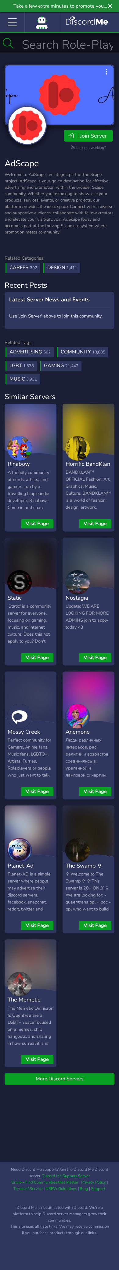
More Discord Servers (60, 1078)
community (83, 352)
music (23, 379)
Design (62, 267)
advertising (30, 352)
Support (98, 1188)
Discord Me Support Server (65, 1176)
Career (23, 267)
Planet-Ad (21, 865)
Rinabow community (21, 468)
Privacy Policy (93, 1182)
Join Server (93, 135)
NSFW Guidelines (61, 1188)
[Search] (8, 43)
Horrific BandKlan (88, 464)
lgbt (21, 365)
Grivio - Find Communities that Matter (44, 1182)
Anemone (78, 731)
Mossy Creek (24, 731)
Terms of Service (28, 1188)
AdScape (22, 163)
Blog (84, 1188)
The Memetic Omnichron (24, 1004)
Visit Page (37, 523)
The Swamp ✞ (84, 865)
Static (15, 598)
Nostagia (77, 598)
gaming (61, 365)
